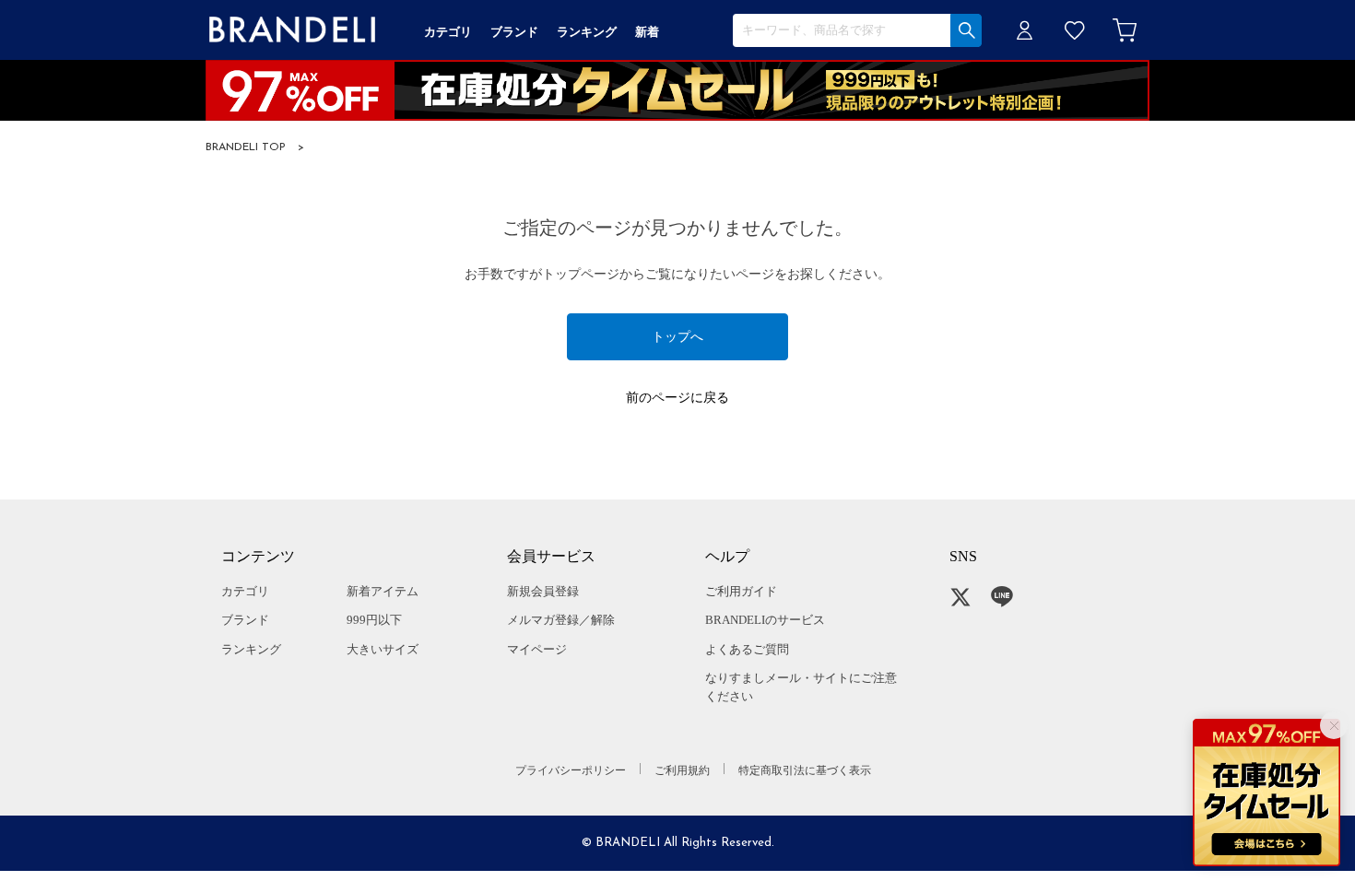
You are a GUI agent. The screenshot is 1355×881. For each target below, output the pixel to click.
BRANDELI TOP (246, 147)
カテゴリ (245, 591)
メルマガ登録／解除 (561, 620)
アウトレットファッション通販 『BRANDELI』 (292, 30)
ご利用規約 (682, 770)
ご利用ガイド (741, 591)
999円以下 (374, 620)
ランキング (251, 649)
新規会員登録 (543, 591)
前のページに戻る (677, 398)
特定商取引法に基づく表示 (804, 770)
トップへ (677, 337)
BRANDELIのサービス (765, 620)
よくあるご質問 (747, 649)
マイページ (537, 649)
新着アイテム (382, 591)
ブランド (245, 620)
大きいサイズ (382, 649)
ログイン (1025, 30)
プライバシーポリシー (570, 770)
